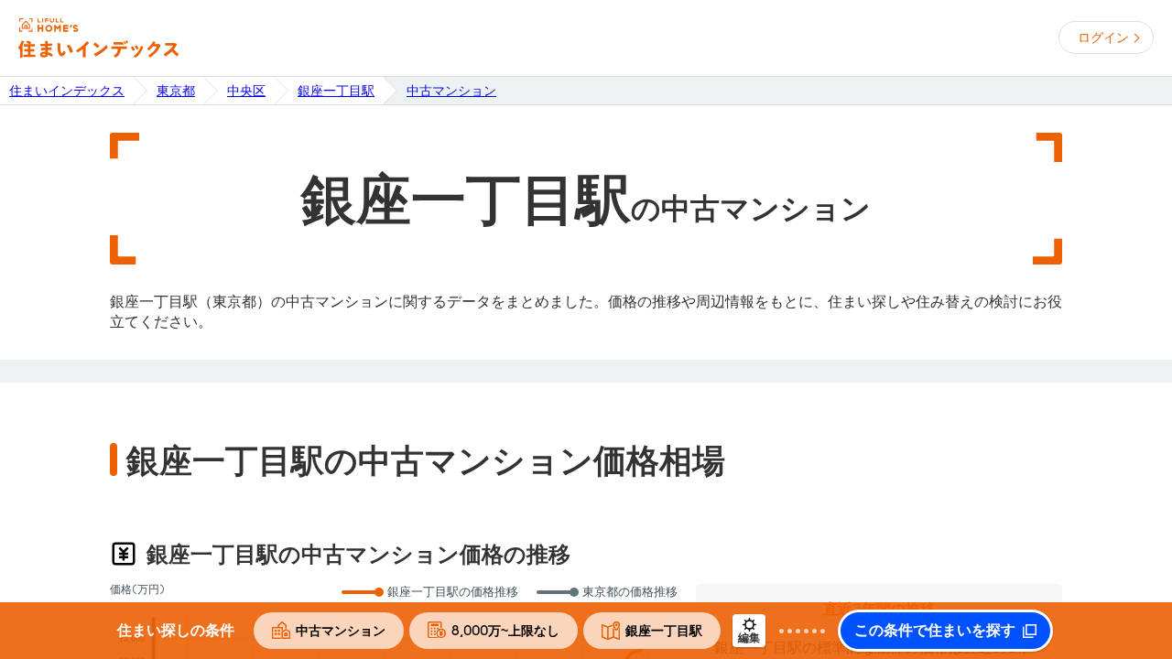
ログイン (1103, 37)
